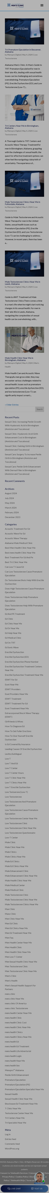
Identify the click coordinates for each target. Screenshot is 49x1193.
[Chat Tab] (24, 596)
